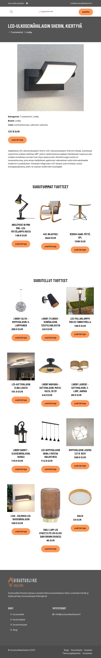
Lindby (29, 32)
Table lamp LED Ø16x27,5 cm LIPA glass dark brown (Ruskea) (50, 533)
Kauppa (85, 12)
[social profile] (27, 3)
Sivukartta (87, 653)
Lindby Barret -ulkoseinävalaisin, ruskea (21, 453)
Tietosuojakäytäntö (71, 653)
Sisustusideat (19, 619)
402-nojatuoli (50, 234)
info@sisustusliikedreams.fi (81, 3)
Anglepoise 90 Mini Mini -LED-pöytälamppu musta (21, 228)
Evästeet (88, 650)
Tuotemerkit (17, 32)
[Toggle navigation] (11, 11)
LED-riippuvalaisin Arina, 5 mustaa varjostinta (50, 453)
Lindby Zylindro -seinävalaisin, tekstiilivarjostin (50, 322)
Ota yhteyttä (76, 650)
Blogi (15, 629)
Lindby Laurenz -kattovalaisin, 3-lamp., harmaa (80, 388)
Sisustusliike (18, 614)
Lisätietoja (17, 140)
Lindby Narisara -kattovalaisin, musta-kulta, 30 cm (51, 388)
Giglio (80, 515)
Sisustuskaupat (20, 624)
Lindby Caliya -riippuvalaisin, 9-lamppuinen (21, 322)
